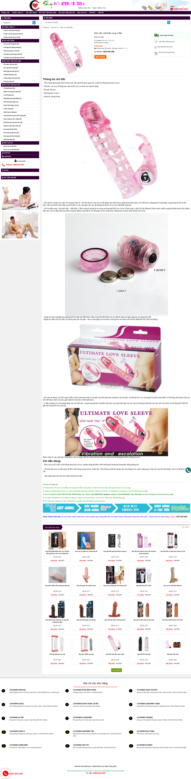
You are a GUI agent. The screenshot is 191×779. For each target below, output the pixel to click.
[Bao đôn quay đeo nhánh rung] (86, 575)
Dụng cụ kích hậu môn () (12, 126)
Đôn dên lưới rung (172, 654)
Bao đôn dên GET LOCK (143, 585)
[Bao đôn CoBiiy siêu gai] (86, 643)
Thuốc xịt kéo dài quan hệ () (13, 34)
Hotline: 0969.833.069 (15, 165)
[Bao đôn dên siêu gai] (144, 643)
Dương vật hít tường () (12, 136)
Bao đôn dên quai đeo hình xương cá (115, 551)
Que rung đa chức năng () (13, 119)
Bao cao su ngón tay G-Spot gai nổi (86, 551)
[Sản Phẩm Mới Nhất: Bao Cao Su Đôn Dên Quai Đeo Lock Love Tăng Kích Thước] (57, 540)
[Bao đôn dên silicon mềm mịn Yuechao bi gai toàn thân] (144, 540)
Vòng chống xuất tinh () (12, 78)
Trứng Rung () (9, 88)
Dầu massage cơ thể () (11, 51)
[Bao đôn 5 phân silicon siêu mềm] (172, 609)
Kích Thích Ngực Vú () (11, 105)
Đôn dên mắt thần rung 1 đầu (115, 654)
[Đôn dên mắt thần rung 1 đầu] (115, 643)
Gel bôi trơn (31, 12)
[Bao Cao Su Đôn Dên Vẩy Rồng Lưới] (115, 575)
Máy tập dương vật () (11, 71)
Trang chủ (5, 12)
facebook (106, 494)
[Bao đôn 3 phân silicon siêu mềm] (144, 609)
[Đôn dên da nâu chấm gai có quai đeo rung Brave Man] (57, 609)
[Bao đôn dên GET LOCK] (144, 575)
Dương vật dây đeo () (11, 132)
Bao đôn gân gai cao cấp (57, 654)
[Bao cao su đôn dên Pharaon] (172, 575)
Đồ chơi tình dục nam (47, 12)
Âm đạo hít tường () (11, 68)
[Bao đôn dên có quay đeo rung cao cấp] (172, 540)
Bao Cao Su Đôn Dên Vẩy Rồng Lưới (115, 585)
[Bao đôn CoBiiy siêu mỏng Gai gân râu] (57, 575)
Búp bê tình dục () (10, 74)
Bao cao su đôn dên (108, 40)
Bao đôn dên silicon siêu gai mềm (115, 620)
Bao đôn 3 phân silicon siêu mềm (144, 620)
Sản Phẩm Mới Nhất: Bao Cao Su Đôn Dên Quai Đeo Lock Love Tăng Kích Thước (57, 554)
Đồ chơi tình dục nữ (67, 12)
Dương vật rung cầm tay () (13, 122)
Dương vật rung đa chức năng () (15, 115)
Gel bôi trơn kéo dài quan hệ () (14, 57)
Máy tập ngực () (9, 139)
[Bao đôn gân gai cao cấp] (57, 643)
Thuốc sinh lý (17, 12)
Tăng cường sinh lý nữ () (12, 37)
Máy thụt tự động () (10, 112)
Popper (92, 12)
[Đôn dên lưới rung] (172, 643)
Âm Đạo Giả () (9, 81)
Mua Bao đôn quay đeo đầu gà (86, 620)
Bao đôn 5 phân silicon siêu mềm (172, 620)
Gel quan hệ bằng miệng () (12, 47)
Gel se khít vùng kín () (11, 44)
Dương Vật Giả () (10, 129)
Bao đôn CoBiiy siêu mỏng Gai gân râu (57, 585)
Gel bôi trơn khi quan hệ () (13, 54)
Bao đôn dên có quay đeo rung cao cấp (173, 551)
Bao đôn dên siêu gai (143, 654)
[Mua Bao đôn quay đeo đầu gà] (86, 609)
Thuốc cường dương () (12, 30)
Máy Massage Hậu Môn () (12, 98)
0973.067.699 (108, 52)
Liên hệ (101, 12)
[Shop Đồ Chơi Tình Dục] (34, 5)
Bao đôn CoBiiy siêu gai (86, 654)
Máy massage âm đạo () (12, 91)
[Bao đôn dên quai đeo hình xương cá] (115, 540)
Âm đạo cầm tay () (10, 64)
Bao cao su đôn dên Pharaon (173, 585)
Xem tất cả (185, 527)
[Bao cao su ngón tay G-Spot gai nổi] (86, 540)
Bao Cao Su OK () (10, 146)
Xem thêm (116, 670)
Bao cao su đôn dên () (11, 149)
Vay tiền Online (9, 177)
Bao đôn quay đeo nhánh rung (86, 585)
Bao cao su (81, 12)
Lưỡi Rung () (9, 95)
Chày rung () (8, 109)
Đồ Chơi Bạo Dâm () (11, 102)
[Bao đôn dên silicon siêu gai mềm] (115, 609)
